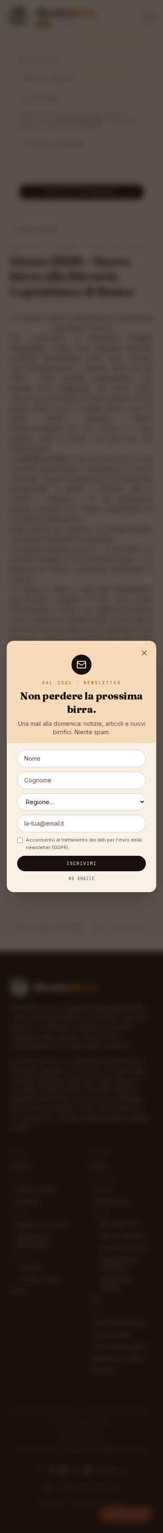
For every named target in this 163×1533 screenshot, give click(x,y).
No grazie (82, 878)
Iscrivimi (81, 863)
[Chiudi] (144, 653)
